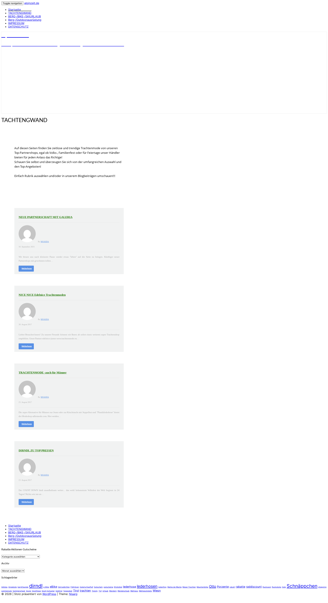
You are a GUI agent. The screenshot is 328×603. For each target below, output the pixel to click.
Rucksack (267, 587)
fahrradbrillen (64, 587)
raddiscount (254, 586)
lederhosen (147, 586)
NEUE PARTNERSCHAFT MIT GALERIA (45, 217)
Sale (284, 587)
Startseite (14, 9)
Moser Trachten (189, 587)
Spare (28, 591)
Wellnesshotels (145, 591)
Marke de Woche (174, 587)
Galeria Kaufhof (86, 587)
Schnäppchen (302, 586)
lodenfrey (162, 587)
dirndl (36, 586)
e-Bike (46, 587)
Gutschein (98, 587)
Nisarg (73, 594)
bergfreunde (23, 587)
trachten (85, 590)
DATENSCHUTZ (18, 26)
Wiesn (157, 590)
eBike (53, 586)
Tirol (76, 590)
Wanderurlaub (123, 591)
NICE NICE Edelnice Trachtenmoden (42, 294)
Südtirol (59, 591)
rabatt (232, 587)
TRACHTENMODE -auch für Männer (43, 372)
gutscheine (108, 587)
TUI (100, 591)
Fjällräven (75, 587)
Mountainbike (202, 587)
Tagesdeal (67, 591)
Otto (212, 586)
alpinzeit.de (31, 3)
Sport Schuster (48, 591)
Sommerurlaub (19, 591)
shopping (322, 587)
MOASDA (45, 242)
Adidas (4, 587)
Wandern (113, 591)
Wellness (134, 591)
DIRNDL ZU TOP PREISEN (36, 450)
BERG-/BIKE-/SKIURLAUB (24, 16)
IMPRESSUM (16, 23)
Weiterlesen (27, 269)
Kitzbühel (118, 587)
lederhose (129, 586)
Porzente (223, 586)
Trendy (95, 591)
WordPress (49, 594)
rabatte (240, 586)
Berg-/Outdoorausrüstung (24, 19)
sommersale (6, 591)
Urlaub (105, 591)
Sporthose (36, 591)
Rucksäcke (276, 587)
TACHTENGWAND (19, 13)
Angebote (12, 587)
